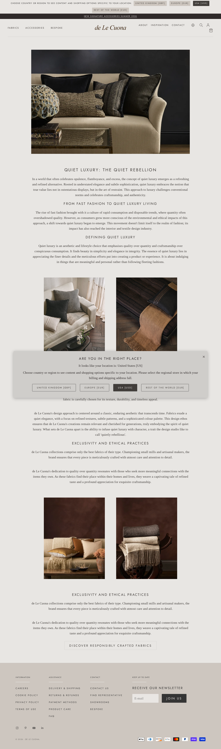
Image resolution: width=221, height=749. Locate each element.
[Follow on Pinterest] (25, 728)
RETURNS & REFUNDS (64, 695)
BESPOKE (57, 27)
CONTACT (178, 25)
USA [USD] (201, 3)
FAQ (52, 716)
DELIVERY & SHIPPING (65, 688)
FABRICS (13, 27)
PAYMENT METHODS (63, 702)
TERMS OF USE (26, 709)
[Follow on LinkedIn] (42, 728)
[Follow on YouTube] (34, 728)
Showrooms (100, 702)
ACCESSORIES (34, 27)
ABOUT (143, 25)
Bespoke (96, 709)
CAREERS (22, 688)
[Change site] (193, 25)
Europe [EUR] (180, 3)
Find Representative (106, 695)
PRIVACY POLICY (27, 702)
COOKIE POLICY (27, 695)
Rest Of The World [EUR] (110, 10)
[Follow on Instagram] (17, 728)
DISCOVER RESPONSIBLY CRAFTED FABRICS (110, 645)
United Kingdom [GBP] (150, 3)
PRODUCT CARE (60, 709)
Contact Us (99, 688)
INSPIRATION (160, 25)
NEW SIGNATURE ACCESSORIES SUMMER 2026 (110, 16)
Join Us (174, 698)
